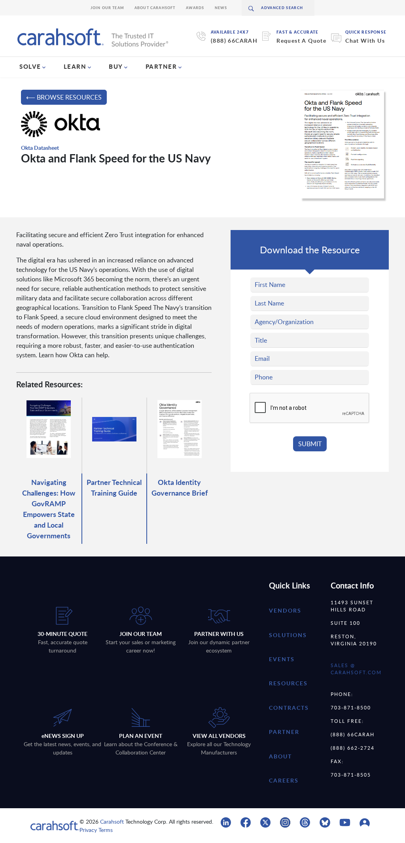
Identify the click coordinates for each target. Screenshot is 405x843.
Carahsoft (112, 821)
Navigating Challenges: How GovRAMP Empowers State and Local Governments (48, 508)
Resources (288, 683)
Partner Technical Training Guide (114, 487)
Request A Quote (301, 40)
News (221, 7)
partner (284, 732)
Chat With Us (365, 40)
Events (282, 659)
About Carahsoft (155, 7)
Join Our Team (107, 7)
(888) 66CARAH (234, 40)
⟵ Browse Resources (64, 97)
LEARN (75, 66)
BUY (116, 66)
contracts (289, 707)
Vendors (285, 610)
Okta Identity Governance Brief (179, 487)
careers (284, 780)
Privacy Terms (96, 830)
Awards (195, 7)
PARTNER (161, 66)
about (280, 756)
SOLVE (30, 66)
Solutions (288, 635)
